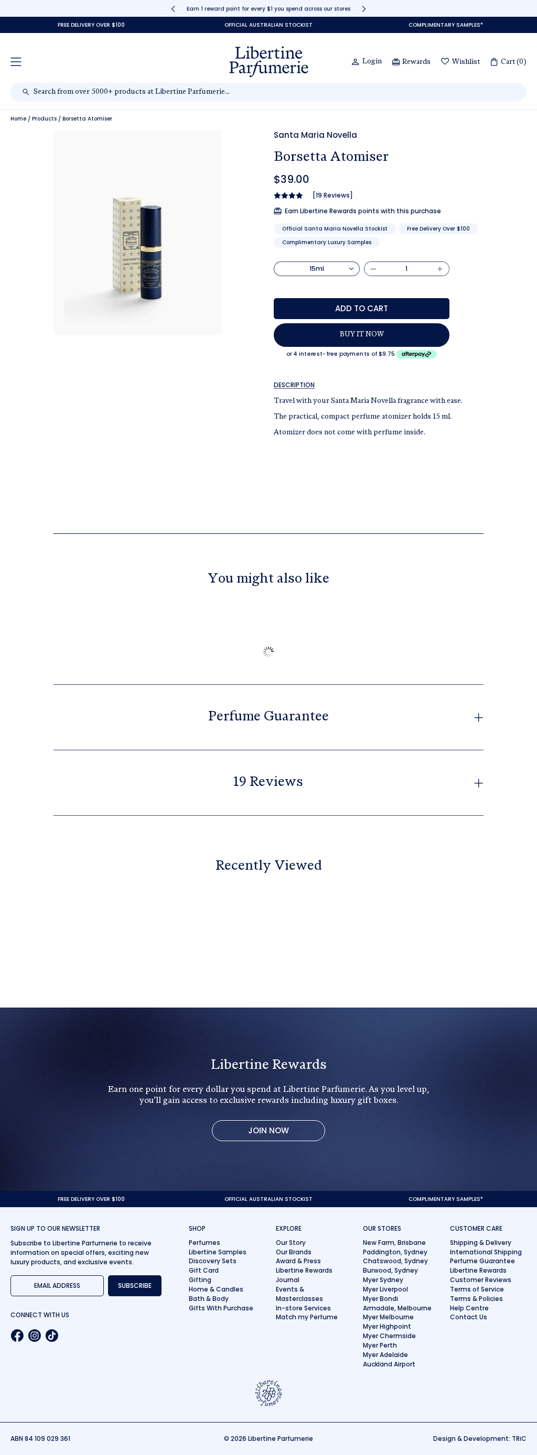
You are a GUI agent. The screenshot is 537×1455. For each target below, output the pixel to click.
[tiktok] (51, 1335)
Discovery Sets (213, 1260)
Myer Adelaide (385, 1354)
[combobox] (274, 92)
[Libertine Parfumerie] (268, 62)
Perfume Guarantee (482, 1260)
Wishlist (466, 62)
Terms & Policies (476, 1298)
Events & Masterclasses (299, 1294)
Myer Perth (380, 1345)
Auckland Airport (389, 1364)
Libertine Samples (217, 1252)
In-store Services (303, 1308)
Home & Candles (216, 1289)
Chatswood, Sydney (395, 1260)
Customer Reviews (480, 1279)
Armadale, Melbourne (397, 1308)
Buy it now (362, 334)
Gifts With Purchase (221, 1308)
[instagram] (34, 1335)
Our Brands (294, 1252)
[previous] (173, 9)
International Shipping (486, 1252)
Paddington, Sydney (395, 1252)
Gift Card (204, 1270)
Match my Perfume (307, 1316)
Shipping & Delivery (480, 1242)
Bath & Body (209, 1298)
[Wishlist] (445, 62)
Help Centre (469, 1308)
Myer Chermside (389, 1335)
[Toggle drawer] (16, 61)
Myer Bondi (380, 1298)
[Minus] (373, 268)
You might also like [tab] (268, 579)
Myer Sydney (383, 1279)
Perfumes (204, 1242)
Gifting (200, 1279)
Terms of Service (477, 1289)
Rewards (416, 62)
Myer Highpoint (387, 1326)
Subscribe (135, 1285)
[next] (364, 9)
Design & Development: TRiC (480, 1438)
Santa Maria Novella (315, 134)
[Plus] (440, 268)
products (44, 119)
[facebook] (17, 1335)
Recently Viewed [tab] (269, 866)
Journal (287, 1279)
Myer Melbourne (388, 1316)
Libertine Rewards (304, 1270)
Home (18, 119)
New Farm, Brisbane (394, 1242)
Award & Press (298, 1260)
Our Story (291, 1242)
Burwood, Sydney (390, 1270)
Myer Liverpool (385, 1289)
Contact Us (468, 1316)
